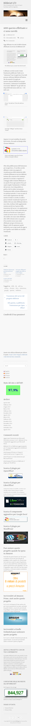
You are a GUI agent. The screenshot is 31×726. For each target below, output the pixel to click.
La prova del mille (8, 278)
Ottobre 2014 (7, 425)
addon (6, 288)
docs (17, 288)
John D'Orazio (7, 457)
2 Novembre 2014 (11, 38)
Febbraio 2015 (7, 419)
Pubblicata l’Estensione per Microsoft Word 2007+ (9, 271)
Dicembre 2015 (8, 413)
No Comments (10, 41)
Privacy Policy (8, 710)
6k (16, 286)
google (6, 290)
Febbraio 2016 (7, 411)
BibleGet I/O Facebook (10, 717)
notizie (22, 38)
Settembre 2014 (8, 427)
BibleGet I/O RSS (21, 717)
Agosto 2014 (7, 429)
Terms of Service (9, 708)
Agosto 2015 (7, 415)
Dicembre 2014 (8, 421)
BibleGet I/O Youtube (18, 717)
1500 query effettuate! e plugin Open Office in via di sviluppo (20, 271)
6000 (12, 286)
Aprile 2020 (7, 403)
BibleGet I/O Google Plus (15, 717)
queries (12, 290)
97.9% (13, 390)
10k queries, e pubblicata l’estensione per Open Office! (17, 305)
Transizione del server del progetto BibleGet (14, 297)
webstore (18, 290)
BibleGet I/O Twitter (12, 717)
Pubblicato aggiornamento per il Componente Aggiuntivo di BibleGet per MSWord (15, 448)
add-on (20, 286)
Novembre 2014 (8, 423)
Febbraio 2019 (7, 405)
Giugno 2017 (7, 407)
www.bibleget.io (17, 721)
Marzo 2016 (7, 409)
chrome (12, 288)
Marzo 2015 (7, 417)
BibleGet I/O (10, 3)
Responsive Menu (26, 20)
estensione (23, 288)
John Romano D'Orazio (10, 452)
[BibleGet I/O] (15, 12)
